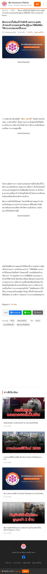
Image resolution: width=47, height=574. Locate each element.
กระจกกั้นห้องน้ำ (8, 325)
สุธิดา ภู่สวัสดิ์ (26, 119)
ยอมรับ (25, 571)
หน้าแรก (5, 10)
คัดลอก (39, 312)
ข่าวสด (14, 304)
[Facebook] (23, 557)
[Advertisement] (23, 87)
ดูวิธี (37, 4)
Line (28, 312)
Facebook (16, 312)
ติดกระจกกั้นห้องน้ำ (23, 325)
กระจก (38, 321)
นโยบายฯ (18, 571)
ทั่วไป (13, 10)
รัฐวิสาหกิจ (26, 563)
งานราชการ (17, 563)
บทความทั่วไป (39, 32)
